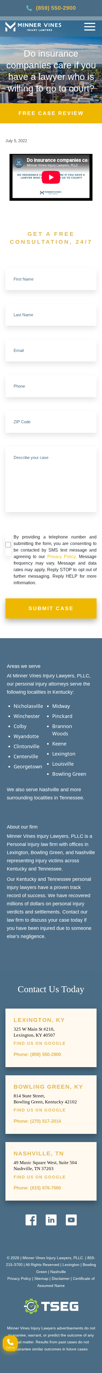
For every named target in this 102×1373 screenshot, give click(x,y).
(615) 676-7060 (45, 1188)
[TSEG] (51, 1306)
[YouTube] (71, 1219)
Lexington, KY (39, 1020)
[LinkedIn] (51, 1219)
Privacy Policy (19, 1279)
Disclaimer (61, 1279)
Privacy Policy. (62, 556)
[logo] (33, 27)
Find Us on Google (40, 1043)
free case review (51, 113)
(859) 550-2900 (56, 8)
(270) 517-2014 (45, 1121)
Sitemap (41, 1279)
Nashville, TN (39, 1153)
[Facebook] (31, 1219)
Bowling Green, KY (48, 1086)
